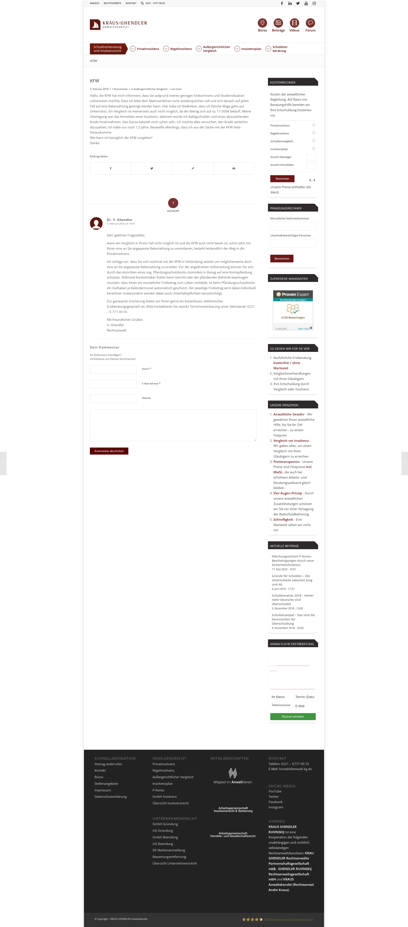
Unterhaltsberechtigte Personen (290, 235)
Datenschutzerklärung (111, 796)
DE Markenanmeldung (169, 850)
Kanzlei (94, 3)
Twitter (274, 796)
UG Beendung (163, 844)
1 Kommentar (120, 89)
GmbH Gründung (165, 824)
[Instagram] (314, 3)
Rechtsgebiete (112, 3)
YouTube (275, 791)
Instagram (276, 807)
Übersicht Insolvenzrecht (171, 803)
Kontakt (131, 3)
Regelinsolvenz (279, 133)
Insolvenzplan (279, 149)
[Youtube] (306, 3)
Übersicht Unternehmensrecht (175, 863)
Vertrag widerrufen (108, 764)
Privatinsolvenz (280, 125)
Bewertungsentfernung (169, 856)
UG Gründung (163, 830)
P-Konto (158, 790)
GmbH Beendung (165, 837)
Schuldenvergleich (281, 141)
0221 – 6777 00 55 (155, 3)
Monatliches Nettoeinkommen (289, 218)
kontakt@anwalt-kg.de (295, 769)
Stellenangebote (106, 783)
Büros (99, 777)
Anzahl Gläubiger (281, 157)
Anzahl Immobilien (282, 165)
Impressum (103, 790)
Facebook (276, 802)
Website (146, 398)
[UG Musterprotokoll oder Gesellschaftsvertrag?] (3, 463)
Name (146, 369)
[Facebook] (282, 3)
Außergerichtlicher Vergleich (151, 89)
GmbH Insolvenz (165, 796)
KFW (93, 60)
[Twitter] (298, 3)
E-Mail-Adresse (151, 383)
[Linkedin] (290, 3)
